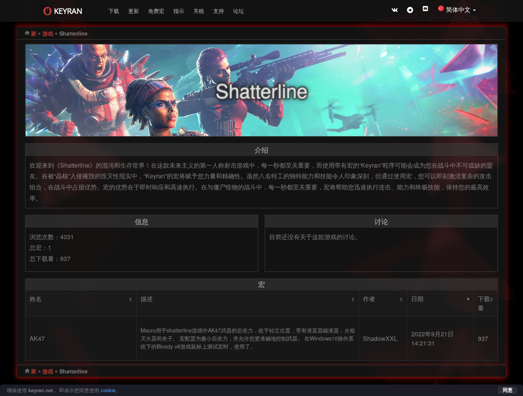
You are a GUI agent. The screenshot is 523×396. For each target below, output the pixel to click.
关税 (198, 11)
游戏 (47, 33)
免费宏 (156, 11)
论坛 (238, 11)
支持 (218, 11)
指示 (178, 11)
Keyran (68, 11)
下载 (113, 11)
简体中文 (459, 9)
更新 (133, 11)
